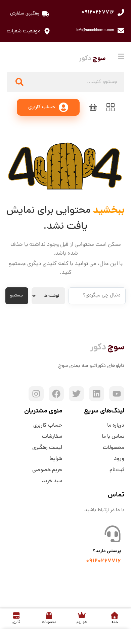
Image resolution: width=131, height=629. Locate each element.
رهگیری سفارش (24, 13)
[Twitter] (76, 393)
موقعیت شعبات (23, 31)
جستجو (17, 295)
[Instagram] (36, 393)
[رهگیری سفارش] (45, 13)
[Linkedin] (96, 393)
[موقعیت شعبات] (47, 31)
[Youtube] (116, 393)
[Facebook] (56, 393)
